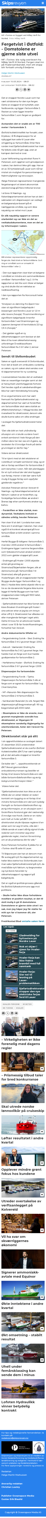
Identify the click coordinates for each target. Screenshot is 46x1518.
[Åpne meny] (43, 3)
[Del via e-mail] (28, 89)
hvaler (19, 1008)
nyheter (27, 1004)
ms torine (11, 931)
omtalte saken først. (33, 921)
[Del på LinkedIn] (25, 89)
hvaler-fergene (11, 1004)
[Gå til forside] (20, 3)
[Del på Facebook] (17, 89)
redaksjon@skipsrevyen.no (14, 1438)
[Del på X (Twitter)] (21, 89)
